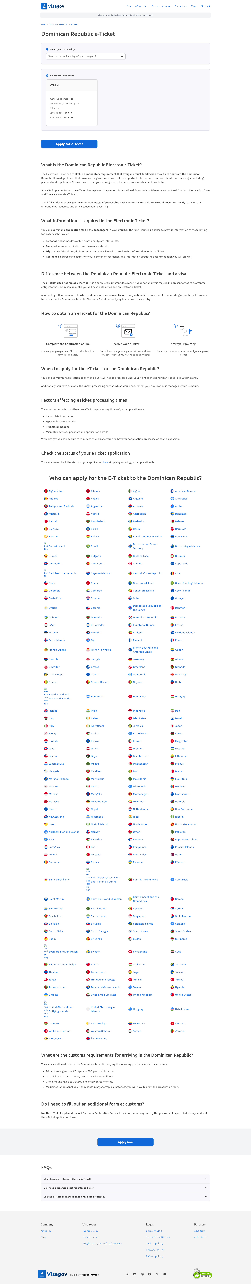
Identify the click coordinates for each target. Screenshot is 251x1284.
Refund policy (154, 1256)
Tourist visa (90, 1230)
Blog (193, 6)
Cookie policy (154, 1243)
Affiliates (200, 1237)
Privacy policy (155, 1250)
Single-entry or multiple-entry (102, 1243)
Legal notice (154, 1230)
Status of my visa (137, 6)
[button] (205, 6)
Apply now (125, 1142)
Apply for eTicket (69, 144)
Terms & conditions (158, 1237)
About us (46, 1230)
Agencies (199, 1230)
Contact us (181, 6)
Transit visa (90, 1237)
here (105, 462)
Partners (200, 1224)
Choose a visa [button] (159, 6)
